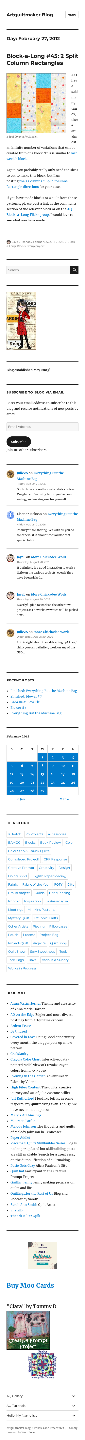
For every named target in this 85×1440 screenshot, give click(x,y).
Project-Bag (49, 935)
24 (63, 782)
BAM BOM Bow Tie (25, 702)
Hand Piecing (59, 893)
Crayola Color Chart (25, 1059)
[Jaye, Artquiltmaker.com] (42, 321)
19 (11, 782)
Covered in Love (22, 1037)
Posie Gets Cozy (22, 1165)
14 (32, 774)
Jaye (15, 241)
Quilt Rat (17, 1171)
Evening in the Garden (28, 1076)
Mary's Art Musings (25, 1115)
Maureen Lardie (22, 1121)
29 (42, 791)
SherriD (16, 1210)
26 (12, 791)
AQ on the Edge (22, 1015)
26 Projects (34, 834)
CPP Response (55, 859)
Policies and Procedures (49, 1428)
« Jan (21, 799)
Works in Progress (22, 968)
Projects (39, 943)
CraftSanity (19, 1054)
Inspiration (32, 901)
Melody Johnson (23, 1126)
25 (73, 782)
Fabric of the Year (36, 884)
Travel (32, 960)
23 (53, 782)
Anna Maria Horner (25, 1003)
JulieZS (22, 473)
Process (29, 935)
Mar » (64, 799)
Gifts (70, 884)
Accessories (57, 834)
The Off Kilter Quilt (25, 1216)
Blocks (21, 246)
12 (11, 774)
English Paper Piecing (49, 876)
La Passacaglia (56, 901)
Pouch (13, 935)
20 (22, 782)
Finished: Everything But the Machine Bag (43, 691)
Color (69, 842)
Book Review (50, 842)
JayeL (21, 557)
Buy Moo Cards (30, 1285)
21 (32, 782)
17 (63, 774)
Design (64, 868)
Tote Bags (16, 960)
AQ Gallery (15, 1396)
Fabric (13, 884)
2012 (61, 241)
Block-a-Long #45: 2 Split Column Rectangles (42, 59)
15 (42, 774)
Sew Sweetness (42, 951)
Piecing (39, 926)
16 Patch (14, 834)
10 (63, 766)
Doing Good (17, 876)
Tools (63, 951)
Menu (72, 14)
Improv (14, 901)
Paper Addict (20, 1138)
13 (22, 774)
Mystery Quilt (18, 918)
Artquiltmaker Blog (30, 15)
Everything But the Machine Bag (35, 713)
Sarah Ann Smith (23, 1205)
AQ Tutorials (16, 1406)
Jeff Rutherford (22, 1098)
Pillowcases (58, 926)
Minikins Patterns (41, 910)
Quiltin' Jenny (21, 1182)
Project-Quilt (18, 943)
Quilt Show (17, 951)
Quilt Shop (58, 943)
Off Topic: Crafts (46, 918)
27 (22, 791)
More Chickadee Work (48, 557)
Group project (35, 246)
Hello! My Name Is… (22, 1415)
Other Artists (18, 926)
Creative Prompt (21, 868)
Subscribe (18, 442)
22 (42, 782)
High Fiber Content (25, 1087)
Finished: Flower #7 (26, 696)
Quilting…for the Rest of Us (31, 1193)
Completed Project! (23, 859)
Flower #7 (18, 708)
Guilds (39, 893)
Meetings (15, 910)
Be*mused (18, 1031)
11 (73, 766)
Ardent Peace (20, 1026)
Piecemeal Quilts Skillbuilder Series (37, 1143)
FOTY (58, 884)
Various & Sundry (55, 960)
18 (73, 774)
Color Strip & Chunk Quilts (28, 851)
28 (32, 791)
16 (53, 774)
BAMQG (14, 842)
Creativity (46, 868)
